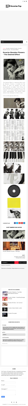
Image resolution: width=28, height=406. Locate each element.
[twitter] (24, 1)
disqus (20, 262)
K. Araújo (4, 325)
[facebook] (16, 402)
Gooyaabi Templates (22, 404)
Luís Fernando (5, 337)
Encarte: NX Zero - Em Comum (15, 302)
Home (4, 48)
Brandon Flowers (14, 48)
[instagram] (26, 1)
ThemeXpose (9, 404)
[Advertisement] (14, 25)
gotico (3, 332)
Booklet (8, 48)
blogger (16, 262)
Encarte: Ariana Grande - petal (15, 308)
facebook (24, 262)
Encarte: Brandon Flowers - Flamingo (11, 251)
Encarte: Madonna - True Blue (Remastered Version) (15, 293)
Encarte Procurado (12, 313)
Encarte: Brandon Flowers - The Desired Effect (13, 240)
